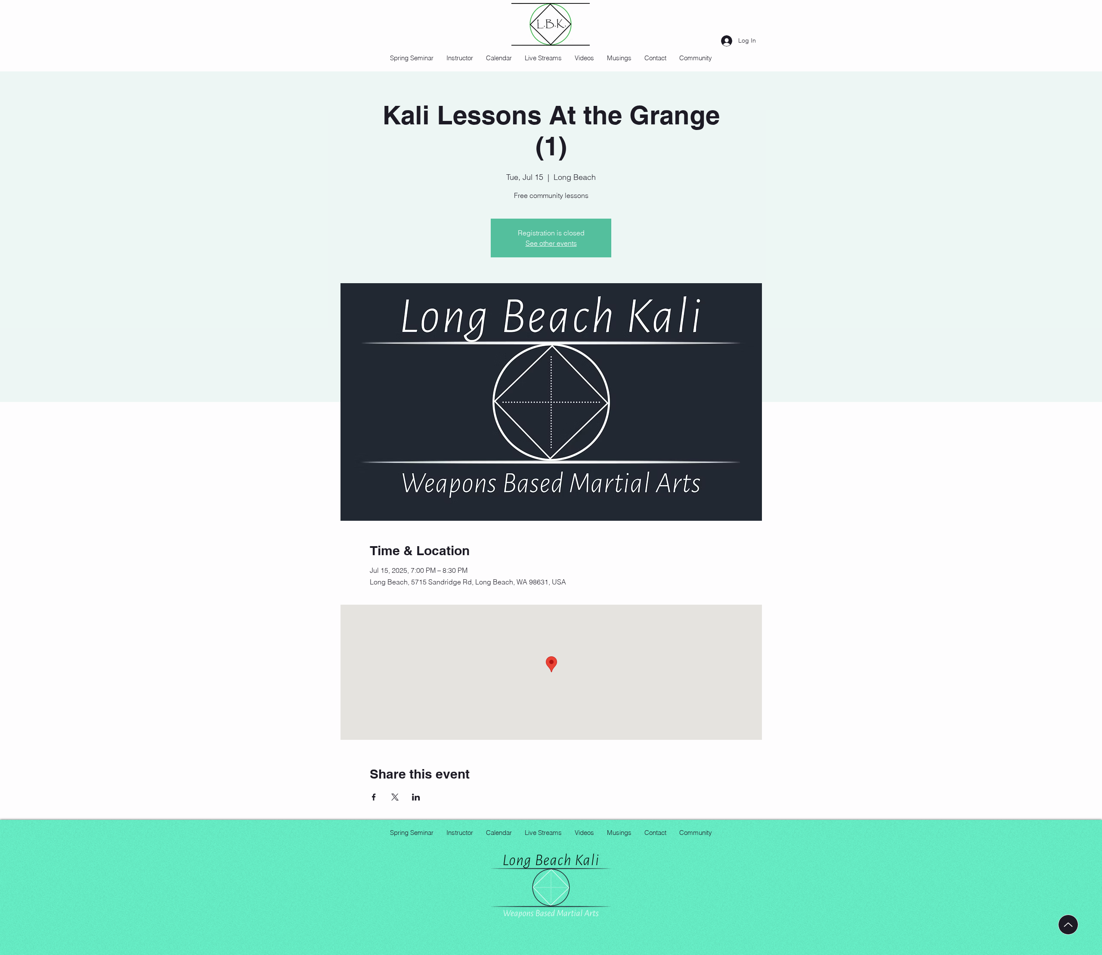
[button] (584, 58)
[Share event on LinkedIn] (416, 797)
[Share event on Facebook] (374, 797)
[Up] (1068, 925)
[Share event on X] (395, 797)
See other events (551, 243)
